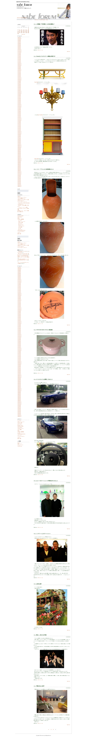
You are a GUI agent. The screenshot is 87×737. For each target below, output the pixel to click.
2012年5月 (19, 112)
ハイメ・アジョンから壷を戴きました (45, 169)
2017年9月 (19, 53)
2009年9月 (19, 148)
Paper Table (36, 82)
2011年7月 (19, 123)
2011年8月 (19, 122)
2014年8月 (19, 82)
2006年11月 (19, 186)
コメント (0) (41, 323)
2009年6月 (19, 151)
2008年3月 (19, 168)
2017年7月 (19, 55)
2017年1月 (19, 62)
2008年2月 (19, 169)
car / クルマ (20, 220)
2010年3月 (19, 141)
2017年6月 (19, 56)
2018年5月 (19, 44)
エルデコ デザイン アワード (22, 197)
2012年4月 (19, 113)
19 (23, 31)
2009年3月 (19, 385)
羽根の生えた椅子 (40, 686)
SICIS (18, 430)
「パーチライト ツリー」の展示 (23, 207)
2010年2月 (19, 142)
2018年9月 (19, 39)
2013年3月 (19, 101)
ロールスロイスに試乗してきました (44, 379)
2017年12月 (19, 49)
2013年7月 (19, 96)
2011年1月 (19, 130)
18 (21, 31)
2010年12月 (19, 131)
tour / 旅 (19, 228)
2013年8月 (19, 95)
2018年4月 (19, 45)
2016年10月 (19, 65)
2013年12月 (19, 91)
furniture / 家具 (20, 222)
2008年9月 (19, 161)
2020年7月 (19, 37)
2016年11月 (19, 64)
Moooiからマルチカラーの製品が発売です (45, 56)
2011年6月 (19, 124)
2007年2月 (19, 413)
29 (28, 32)
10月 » (24, 34)
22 (28, 31)
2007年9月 (19, 175)
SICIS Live (37, 19)
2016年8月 (19, 67)
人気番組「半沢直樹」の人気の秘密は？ (45, 24)
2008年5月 (19, 166)
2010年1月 (19, 143)
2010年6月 (19, 138)
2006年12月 (19, 185)
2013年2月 (19, 102)
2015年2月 (19, 75)
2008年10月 (19, 160)
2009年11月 (19, 376)
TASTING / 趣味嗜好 (21, 219)
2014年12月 (19, 77)
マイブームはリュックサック (22, 247)
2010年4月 (19, 140)
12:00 (38, 323)
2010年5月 (19, 139)
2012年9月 (19, 338)
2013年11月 (19, 92)
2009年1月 (19, 157)
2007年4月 (19, 180)
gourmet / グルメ (20, 224)
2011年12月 (19, 348)
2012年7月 (19, 110)
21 (26, 31)
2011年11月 (19, 119)
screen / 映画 (19, 429)
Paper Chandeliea (40, 114)
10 (19, 30)
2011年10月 (19, 120)
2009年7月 (19, 150)
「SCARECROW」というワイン (22, 251)
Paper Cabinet (36, 158)
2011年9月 (19, 121)
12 (23, 30)
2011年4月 (19, 357)
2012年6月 (19, 111)
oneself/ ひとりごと (21, 428)
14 (26, 30)
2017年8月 (19, 54)
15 (28, 30)
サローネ (19, 232)
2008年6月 (19, 165)
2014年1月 (19, 90)
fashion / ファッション (21, 221)
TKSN (47, 19)
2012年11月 (19, 105)
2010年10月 (19, 133)
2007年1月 (19, 184)
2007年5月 (19, 179)
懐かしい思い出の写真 (41, 634)
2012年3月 (19, 114)
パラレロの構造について (21, 198)
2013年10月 (19, 93)
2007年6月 (19, 178)
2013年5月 (19, 329)
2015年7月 (19, 301)
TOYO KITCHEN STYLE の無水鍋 (44, 329)
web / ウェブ (20, 229)
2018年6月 (19, 43)
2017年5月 (19, 57)
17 (19, 31)
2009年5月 (19, 152)
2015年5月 (19, 72)
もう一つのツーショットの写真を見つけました (47, 480)
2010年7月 (19, 137)
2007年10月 (19, 404)
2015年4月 (19, 73)
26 (23, 32)
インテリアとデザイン (21, 231)
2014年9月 (19, 81)
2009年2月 (19, 156)
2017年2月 (19, 291)
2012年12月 (19, 104)
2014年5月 (19, 85)
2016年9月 (19, 66)
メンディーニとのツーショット (43, 533)
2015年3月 (19, 74)
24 (19, 32)
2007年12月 (19, 171)
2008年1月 (19, 170)
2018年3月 (19, 46)
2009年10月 (19, 147)
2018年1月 (19, 48)
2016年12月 (19, 63)
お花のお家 (38, 583)
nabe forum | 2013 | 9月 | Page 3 (22, 17)
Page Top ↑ (68, 51)
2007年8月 (19, 176)
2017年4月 (19, 58)
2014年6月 (19, 84)
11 (21, 30)
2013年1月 (19, 103)
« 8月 (22, 34)
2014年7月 (19, 83)
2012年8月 (19, 109)
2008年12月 (19, 158)
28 (26, 32)
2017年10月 (19, 282)
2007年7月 (19, 177)
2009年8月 (19, 149)
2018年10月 (19, 38)
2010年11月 (19, 132)
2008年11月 (19, 159)
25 (21, 32)
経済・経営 (19, 233)
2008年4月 (19, 167)
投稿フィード (20, 443)
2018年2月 (19, 47)
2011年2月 (19, 129)
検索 (19, 193)
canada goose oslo (25, 254)
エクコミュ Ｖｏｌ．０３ (24, 260)
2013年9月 (19, 94)
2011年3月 (19, 128)
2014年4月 (19, 86)
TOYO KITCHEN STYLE (21, 230)
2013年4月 (19, 100)
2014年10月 (19, 310)
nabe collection (20, 427)
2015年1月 (19, 76)
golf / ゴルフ (20, 223)
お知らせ (19, 196)
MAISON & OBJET (20, 215)
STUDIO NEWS (42, 19)
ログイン (19, 442)
